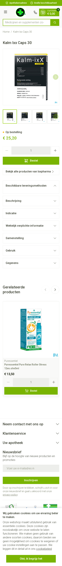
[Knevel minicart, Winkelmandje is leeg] (43, 12)
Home (6, 31)
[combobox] (27, 22)
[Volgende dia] (55, 290)
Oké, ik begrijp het (31, 558)
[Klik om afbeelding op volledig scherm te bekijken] (31, 77)
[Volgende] (55, 77)
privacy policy (10, 494)
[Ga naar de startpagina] (21, 12)
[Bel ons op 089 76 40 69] (35, 12)
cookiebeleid (44, 548)
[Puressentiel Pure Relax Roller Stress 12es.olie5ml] (31, 330)
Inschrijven (31, 480)
